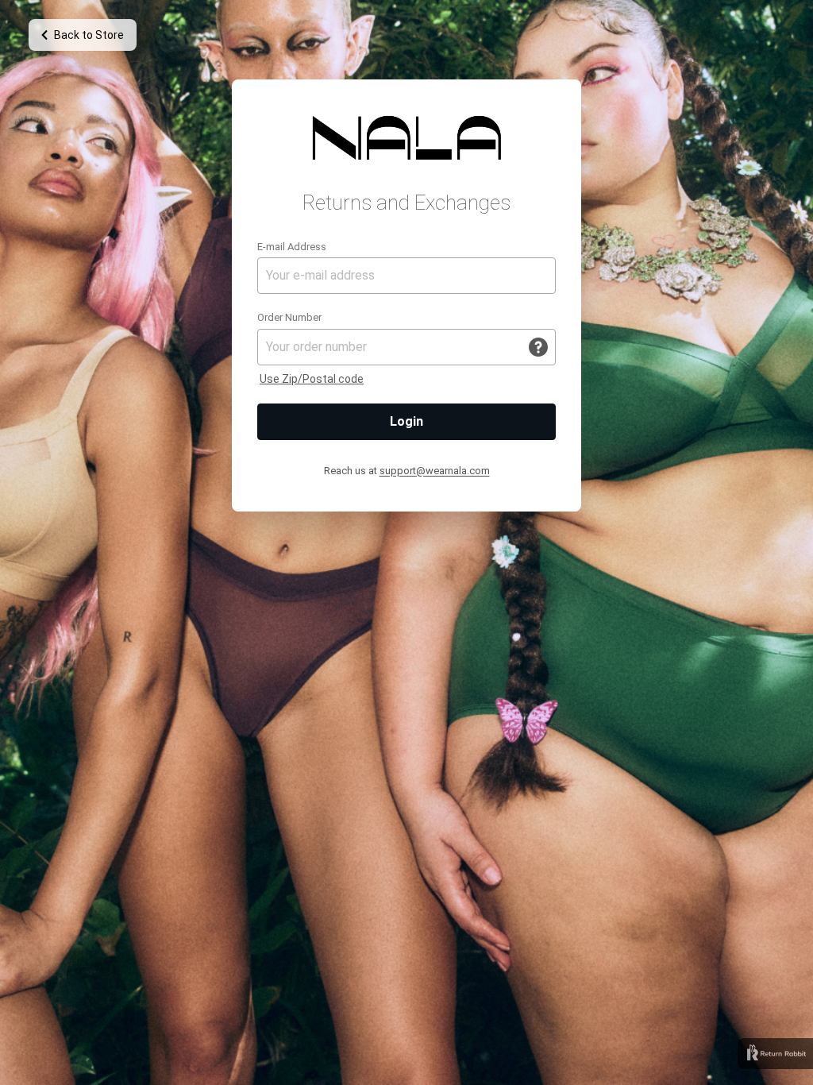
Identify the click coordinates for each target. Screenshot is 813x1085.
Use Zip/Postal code (312, 379)
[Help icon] (538, 347)
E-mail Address (291, 247)
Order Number (289, 317)
